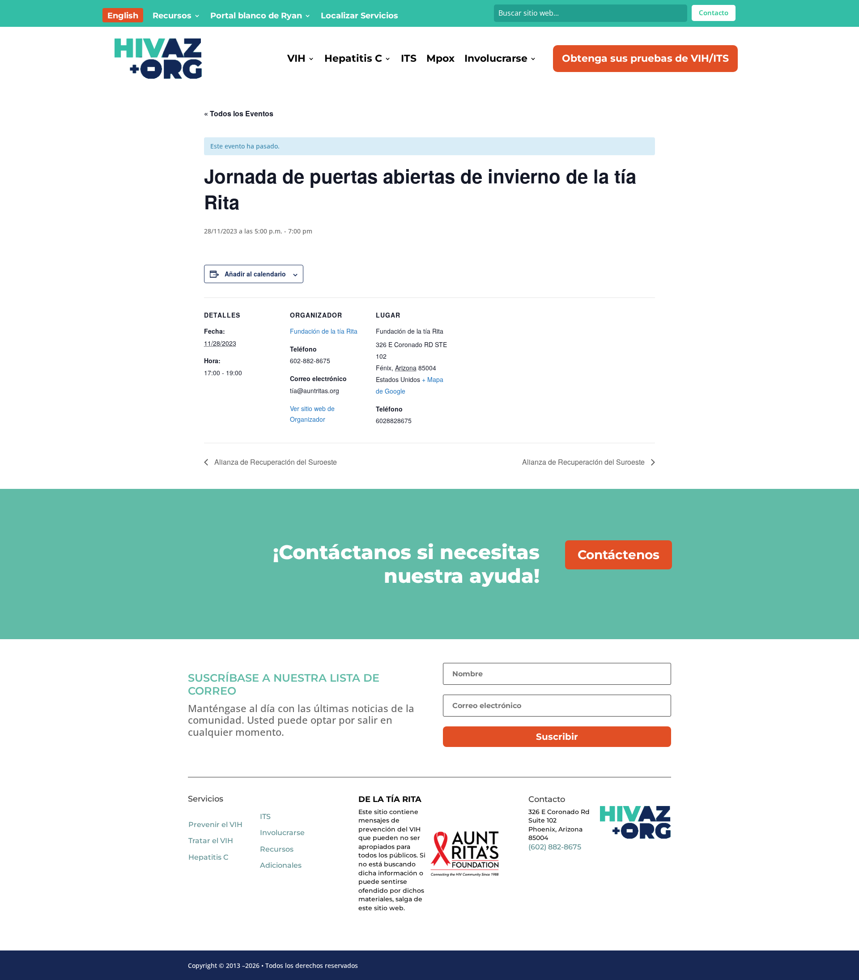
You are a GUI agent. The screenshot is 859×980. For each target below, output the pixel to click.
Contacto (713, 12)
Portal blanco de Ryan (256, 17)
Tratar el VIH (210, 840)
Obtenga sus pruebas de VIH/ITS (645, 58)
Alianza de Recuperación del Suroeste (275, 462)
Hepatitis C (353, 58)
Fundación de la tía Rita (323, 331)
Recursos (172, 17)
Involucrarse (495, 58)
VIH (296, 58)
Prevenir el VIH (215, 824)
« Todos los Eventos (238, 113)
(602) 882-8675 (554, 847)
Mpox (440, 58)
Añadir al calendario (255, 273)
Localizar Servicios (359, 17)
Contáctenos (618, 554)
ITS (409, 58)
